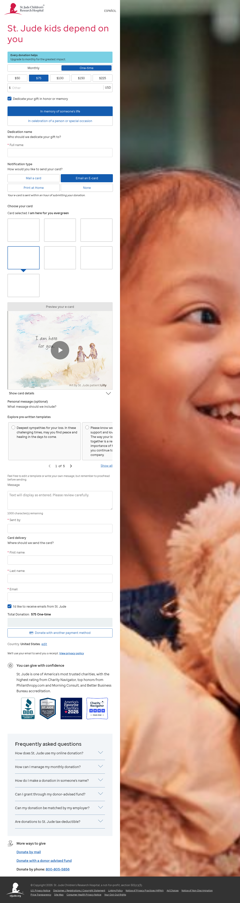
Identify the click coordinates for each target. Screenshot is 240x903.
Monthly (33, 68)
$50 (17, 78)
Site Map (59, 894)
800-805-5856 (58, 869)
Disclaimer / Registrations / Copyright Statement (79, 890)
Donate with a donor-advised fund (44, 860)
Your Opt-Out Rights (115, 894)
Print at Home (34, 188)
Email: (13, 589)
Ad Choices (172, 890)
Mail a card (33, 178)
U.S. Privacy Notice (40, 890)
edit (44, 644)
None (87, 188)
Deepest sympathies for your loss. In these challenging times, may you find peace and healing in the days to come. (47, 432)
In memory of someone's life (60, 111)
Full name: (16, 145)
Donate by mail (28, 852)
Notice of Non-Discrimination (197, 890)
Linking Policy (115, 890)
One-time (86, 68)
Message (14, 485)
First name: (16, 552)
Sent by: (14, 520)
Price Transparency (41, 894)
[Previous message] (49, 466)
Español (110, 11)
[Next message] (70, 466)
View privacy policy (71, 653)
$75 (38, 78)
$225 (102, 78)
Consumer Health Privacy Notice (84, 894)
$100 (60, 78)
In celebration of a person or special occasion (60, 121)
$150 (81, 78)
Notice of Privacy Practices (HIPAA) (145, 890)
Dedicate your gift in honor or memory (40, 99)
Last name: (16, 570)
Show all (106, 466)
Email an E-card (87, 178)
